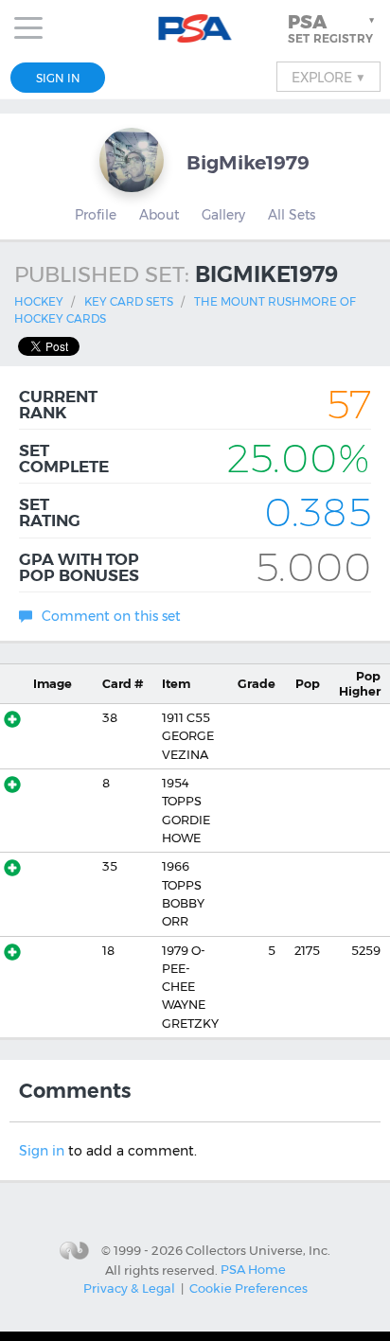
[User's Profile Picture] (131, 160)
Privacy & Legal (129, 1288)
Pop (307, 684)
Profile (95, 214)
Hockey (38, 301)
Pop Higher (360, 683)
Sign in (41, 1150)
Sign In (58, 78)
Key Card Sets (128, 301)
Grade (256, 684)
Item (176, 684)
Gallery (223, 214)
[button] (333, 28)
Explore (328, 76)
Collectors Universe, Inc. (258, 1250)
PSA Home (253, 1269)
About (159, 214)
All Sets (291, 214)
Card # (122, 684)
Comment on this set (111, 616)
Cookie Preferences (248, 1288)
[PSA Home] (195, 29)
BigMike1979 (248, 162)
